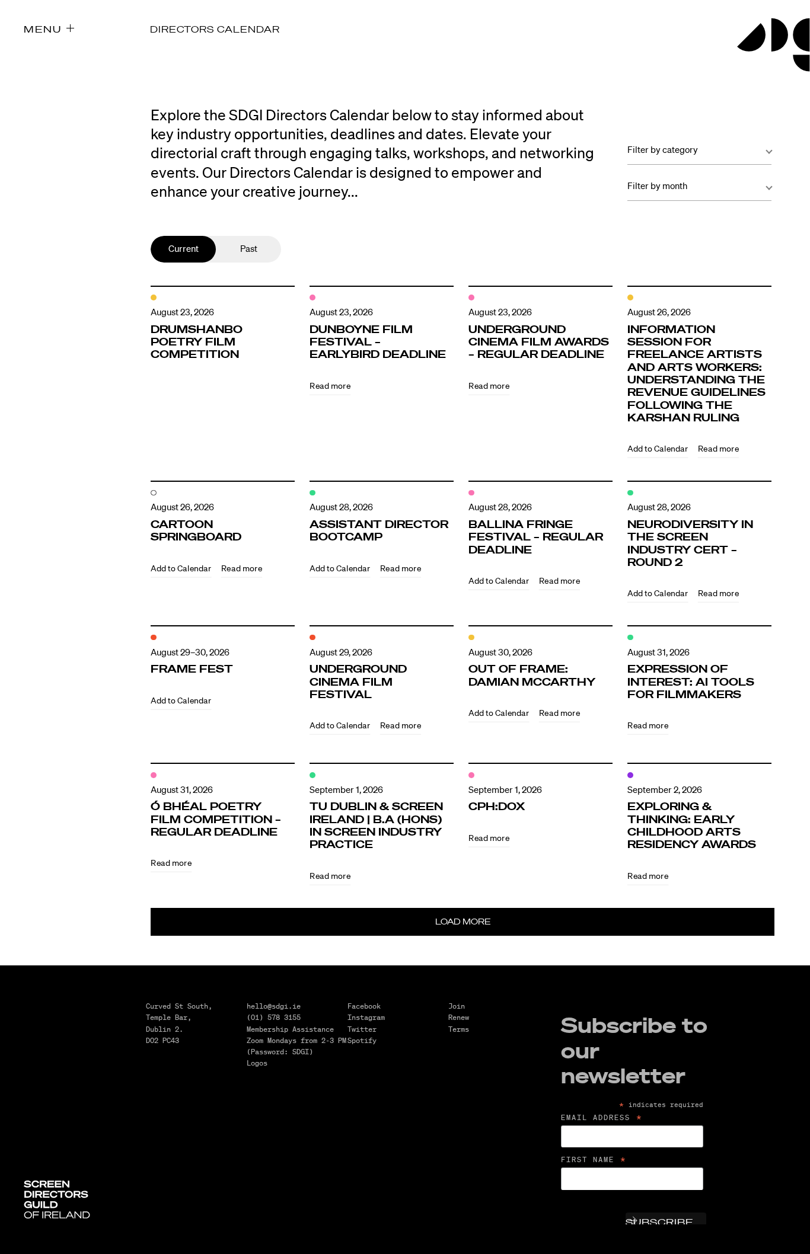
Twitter (362, 1029)
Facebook (364, 1006)
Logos (257, 1063)
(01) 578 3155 (274, 1017)
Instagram (366, 1017)
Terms (458, 1029)
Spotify (362, 1040)
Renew (458, 1017)
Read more (330, 385)
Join (456, 1006)
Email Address (602, 1117)
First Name (594, 1159)
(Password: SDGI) (280, 1052)
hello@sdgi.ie (274, 1006)
